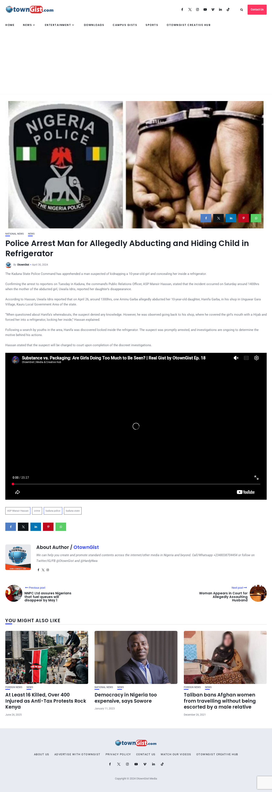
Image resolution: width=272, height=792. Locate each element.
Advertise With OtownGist (77, 754)
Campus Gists (125, 25)
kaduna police (53, 510)
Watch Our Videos (176, 754)
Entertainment (58, 25)
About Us (41, 754)
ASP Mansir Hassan (17, 510)
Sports (152, 25)
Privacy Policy (118, 754)
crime (37, 510)
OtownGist (23, 264)
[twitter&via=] (218, 218)
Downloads (94, 25)
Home (9, 25)
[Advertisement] (136, 62)
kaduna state (73, 510)
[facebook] (206, 218)
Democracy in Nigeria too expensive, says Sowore (126, 698)
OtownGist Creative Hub (189, 25)
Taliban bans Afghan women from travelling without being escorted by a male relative (220, 701)
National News (14, 234)
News (27, 25)
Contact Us (257, 9)
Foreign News (13, 687)
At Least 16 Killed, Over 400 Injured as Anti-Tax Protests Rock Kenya (45, 701)
